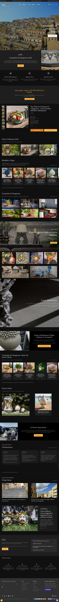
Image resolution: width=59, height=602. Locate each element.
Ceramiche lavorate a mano (7, 567)
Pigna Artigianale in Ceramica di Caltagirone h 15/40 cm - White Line (52, 180)
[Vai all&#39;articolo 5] (3, 120)
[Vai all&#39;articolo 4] (3, 116)
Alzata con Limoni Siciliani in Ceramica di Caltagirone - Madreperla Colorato (7, 376)
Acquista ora (51, 130)
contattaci (37, 568)
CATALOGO (24, 4)
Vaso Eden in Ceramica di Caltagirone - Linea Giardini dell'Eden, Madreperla (40, 108)
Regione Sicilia (24, 584)
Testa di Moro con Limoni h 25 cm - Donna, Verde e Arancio (41, 375)
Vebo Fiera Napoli (25, 587)
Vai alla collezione (53, 242)
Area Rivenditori (24, 589)
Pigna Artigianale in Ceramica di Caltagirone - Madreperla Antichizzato (29, 181)
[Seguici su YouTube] (8, 596)
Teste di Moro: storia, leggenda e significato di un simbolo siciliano (46, 514)
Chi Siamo (20, 65)
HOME (20, 4)
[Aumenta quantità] (35, 127)
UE (22, 592)
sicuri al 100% (54, 567)
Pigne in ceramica (5, 163)
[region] (29, 77)
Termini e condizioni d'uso (37, 589)
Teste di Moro (35, 583)
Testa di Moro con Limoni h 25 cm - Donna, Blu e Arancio (18, 375)
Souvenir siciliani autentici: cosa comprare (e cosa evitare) (14, 500)
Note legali (34, 586)
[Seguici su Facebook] (2, 596)
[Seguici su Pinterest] (6, 596)
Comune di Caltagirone (25, 583)
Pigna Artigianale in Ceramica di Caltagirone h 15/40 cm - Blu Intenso (7, 180)
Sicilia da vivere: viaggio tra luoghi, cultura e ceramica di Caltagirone (43, 500)
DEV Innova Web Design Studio (24, 598)
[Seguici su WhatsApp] (12, 596)
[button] (2, 600)
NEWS (29, 4)
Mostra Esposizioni (38, 435)
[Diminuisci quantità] (32, 127)
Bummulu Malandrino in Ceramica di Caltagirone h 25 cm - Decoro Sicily (43, 412)
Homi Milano (24, 586)
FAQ (33, 584)
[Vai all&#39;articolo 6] (3, 123)
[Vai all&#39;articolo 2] (3, 110)
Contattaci (5, 548)
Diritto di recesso (35, 590)
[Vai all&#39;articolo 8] (3, 129)
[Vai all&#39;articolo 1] (3, 107)
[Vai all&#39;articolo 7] (3, 126)
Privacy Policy (35, 587)
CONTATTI (38, 4)
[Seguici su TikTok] (10, 596)
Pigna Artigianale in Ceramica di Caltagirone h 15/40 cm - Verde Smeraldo (18, 181)
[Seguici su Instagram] (4, 596)
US (22, 590)
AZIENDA (33, 4)
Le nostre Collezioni (52, 35)
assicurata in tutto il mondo (24, 567)
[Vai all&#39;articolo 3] (3, 113)
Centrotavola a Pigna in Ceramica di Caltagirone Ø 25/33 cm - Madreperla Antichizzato (40, 181)
